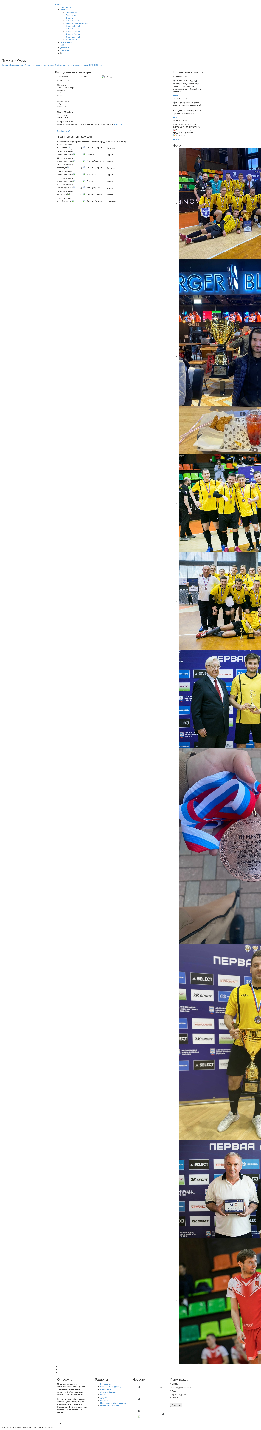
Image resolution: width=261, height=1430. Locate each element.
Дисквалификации (108, 1392)
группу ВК (118, 124)
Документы (65, 47)
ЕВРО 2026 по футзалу (110, 1386)
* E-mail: (174, 1383)
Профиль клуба (64, 131)
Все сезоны (105, 1383)
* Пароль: (175, 1397)
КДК (62, 45)
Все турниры (66, 42)
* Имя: (173, 1390)
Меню (58, 4)
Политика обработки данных (113, 1402)
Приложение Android (109, 1405)
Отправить (176, 1405)
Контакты (64, 50)
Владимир (65, 9)
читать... (177, 95)
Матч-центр (65, 6)
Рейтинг (103, 1394)
